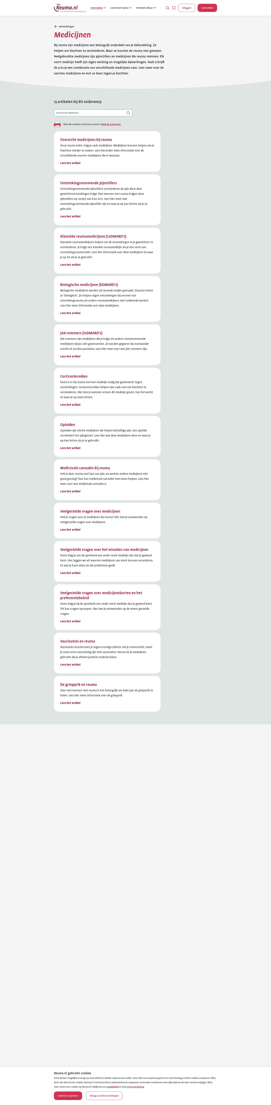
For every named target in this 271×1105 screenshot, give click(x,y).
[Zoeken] (167, 8)
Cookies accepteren (68, 1095)
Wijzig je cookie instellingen (104, 1095)
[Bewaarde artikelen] (174, 8)
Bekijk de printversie (111, 124)
